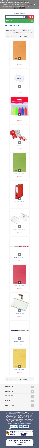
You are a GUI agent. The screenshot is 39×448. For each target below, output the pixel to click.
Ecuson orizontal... (19, 89)
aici (15, 7)
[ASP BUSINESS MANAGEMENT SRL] (19, 8)
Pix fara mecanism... (19, 341)
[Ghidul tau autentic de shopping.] (14, 427)
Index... (19, 117)
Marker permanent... (19, 257)
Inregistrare (22, 13)
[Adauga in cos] (19, 58)
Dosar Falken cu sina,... (20, 61)
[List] (14, 31)
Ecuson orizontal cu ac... (19, 229)
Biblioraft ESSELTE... (19, 201)
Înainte (24, 36)
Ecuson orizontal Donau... (19, 313)
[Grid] (11, 31)
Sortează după (15, 32)
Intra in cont (16, 13)
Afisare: (20, 30)
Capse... (19, 145)
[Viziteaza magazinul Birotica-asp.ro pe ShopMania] (24, 427)
